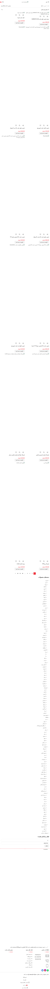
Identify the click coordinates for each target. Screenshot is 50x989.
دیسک (44, 767)
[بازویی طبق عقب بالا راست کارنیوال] (37, 183)
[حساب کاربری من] (3, 2)
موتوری (45, 824)
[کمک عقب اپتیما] (21, 12)
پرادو (45, 591)
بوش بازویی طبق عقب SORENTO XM (40, 19)
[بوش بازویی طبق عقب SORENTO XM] (37, 13)
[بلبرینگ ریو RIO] (37, 510)
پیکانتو (44, 639)
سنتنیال (44, 704)
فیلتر (45, 814)
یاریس (44, 605)
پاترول (44, 668)
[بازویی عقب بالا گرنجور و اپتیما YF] (13, 183)
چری (45, 618)
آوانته (45, 692)
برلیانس (44, 612)
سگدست (44, 769)
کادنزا (45, 645)
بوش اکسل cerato (21, 563)
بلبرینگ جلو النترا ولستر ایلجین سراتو (17, 454)
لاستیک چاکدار (43, 784)
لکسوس (45, 649)
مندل (45, 788)
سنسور (44, 736)
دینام (45, 734)
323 (45, 658)
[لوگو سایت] (25, 1)
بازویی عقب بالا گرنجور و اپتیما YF (17, 237)
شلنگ (44, 809)
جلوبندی (45, 746)
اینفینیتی (44, 666)
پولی (45, 797)
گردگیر (44, 816)
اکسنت (44, 694)
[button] (44, 24)
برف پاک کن (43, 795)
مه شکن (44, 742)
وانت (45, 660)
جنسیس (44, 700)
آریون (45, 588)
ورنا (45, 711)
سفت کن (44, 805)
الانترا (45, 696)
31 (20, 573)
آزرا (45, 689)
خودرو (47, 580)
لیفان (45, 624)
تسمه (45, 799)
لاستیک (44, 818)
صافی (47, 845)
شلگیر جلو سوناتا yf (41, 725)
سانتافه (44, 702)
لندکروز (44, 601)
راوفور (44, 595)
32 (17, 573)
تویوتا (46, 584)
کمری (44, 599)
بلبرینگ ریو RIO (45, 563)
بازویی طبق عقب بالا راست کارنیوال (41, 237)
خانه (48, 5)
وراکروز (44, 708)
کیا (46, 631)
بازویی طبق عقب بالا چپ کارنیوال (17, 128)
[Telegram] (42, 970)
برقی (46, 729)
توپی (45, 761)
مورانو (44, 685)
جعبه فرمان (43, 763)
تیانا (45, 673)
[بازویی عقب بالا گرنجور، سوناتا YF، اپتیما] (37, 292)
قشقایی (44, 681)
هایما (45, 626)
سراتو (46, 628)
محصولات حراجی (44, 833)
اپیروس (44, 635)
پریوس (44, 593)
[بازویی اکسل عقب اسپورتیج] (37, 74)
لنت (45, 786)
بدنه (46, 719)
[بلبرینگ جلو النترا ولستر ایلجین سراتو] (13, 401)
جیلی (45, 616)
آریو (46, 582)
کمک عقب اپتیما (21, 17)
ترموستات (44, 759)
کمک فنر (44, 782)
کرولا (45, 597)
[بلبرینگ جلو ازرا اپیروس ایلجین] (37, 401)
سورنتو (44, 643)
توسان (44, 698)
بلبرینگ (44, 748)
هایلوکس (44, 603)
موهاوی (44, 647)
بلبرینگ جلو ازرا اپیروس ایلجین (42, 454)
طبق (45, 776)
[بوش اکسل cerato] (13, 510)
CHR (45, 586)
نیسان (46, 662)
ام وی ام (44, 609)
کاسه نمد (44, 831)
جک (45, 614)
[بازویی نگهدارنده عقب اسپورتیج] (13, 292)
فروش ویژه (45, 715)
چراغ (45, 721)
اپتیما (45, 633)
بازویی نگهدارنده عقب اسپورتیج (18, 345)
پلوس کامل (43, 753)
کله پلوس (44, 780)
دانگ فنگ (44, 620)
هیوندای (45, 687)
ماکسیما (44, 683)
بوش (45, 751)
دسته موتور (43, 765)
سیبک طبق (44, 772)
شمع (45, 738)
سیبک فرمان (43, 774)
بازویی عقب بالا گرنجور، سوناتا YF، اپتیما (40, 345)
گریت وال (44, 622)
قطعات (46, 717)
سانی (45, 679)
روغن (45, 803)
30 (22, 573)
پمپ (45, 732)
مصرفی (45, 793)
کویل (45, 740)
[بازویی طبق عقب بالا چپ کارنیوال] (13, 74)
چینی (46, 607)
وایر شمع (44, 744)
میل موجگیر (43, 791)
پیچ (45, 757)
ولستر (44, 713)
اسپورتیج (44, 637)
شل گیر (44, 723)
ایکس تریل (43, 664)
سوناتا (44, 706)
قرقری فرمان (43, 778)
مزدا (46, 652)
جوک (45, 675)
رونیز (45, 677)
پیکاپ (45, 671)
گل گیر (44, 727)
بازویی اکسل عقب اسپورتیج (43, 128)
